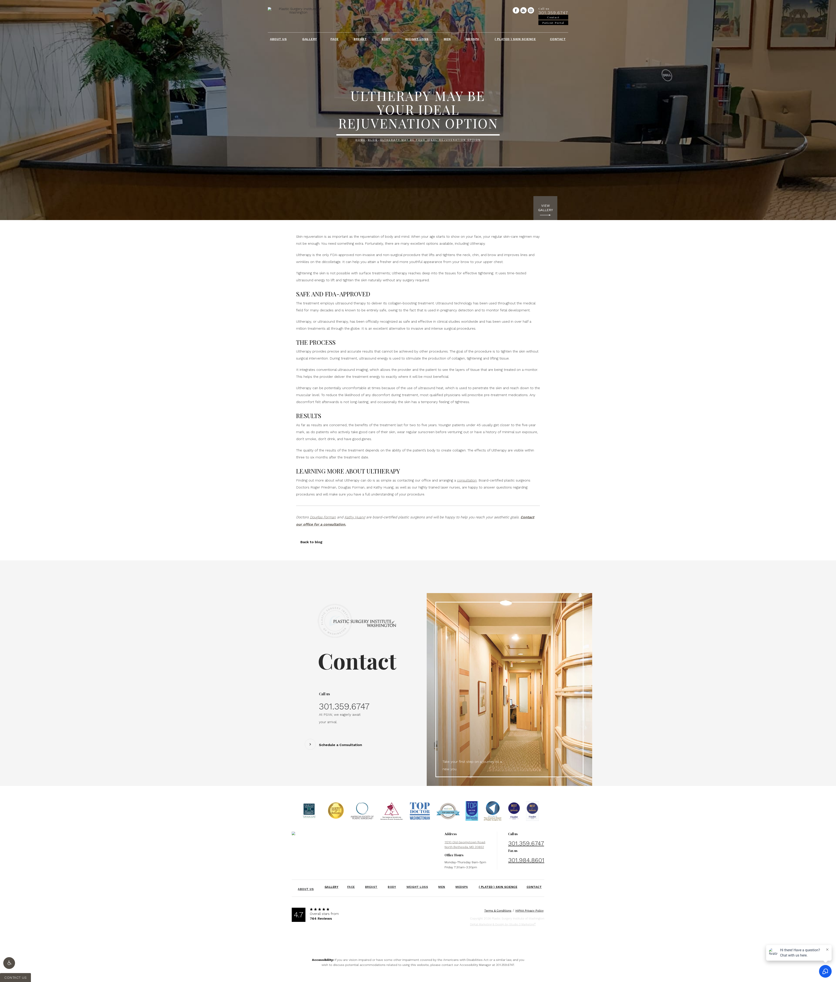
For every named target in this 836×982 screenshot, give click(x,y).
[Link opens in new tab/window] (516, 10)
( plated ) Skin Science (515, 39)
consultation (467, 480)
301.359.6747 (505, 965)
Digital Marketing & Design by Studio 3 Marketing (503, 924)
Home (361, 139)
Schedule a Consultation (340, 745)
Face (334, 39)
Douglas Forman (323, 517)
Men (447, 39)
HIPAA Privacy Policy (529, 910)
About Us (278, 39)
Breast (360, 39)
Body (386, 39)
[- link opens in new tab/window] (309, 812)
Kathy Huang (354, 517)
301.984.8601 (526, 860)
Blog (373, 139)
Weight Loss (417, 39)
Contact (558, 39)
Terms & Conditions (497, 910)
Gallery (309, 39)
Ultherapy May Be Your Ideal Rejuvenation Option (430, 139)
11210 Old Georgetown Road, (465, 844)
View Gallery (545, 208)
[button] (9, 963)
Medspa (472, 39)
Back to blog (311, 542)
